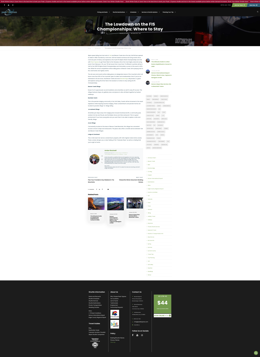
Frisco (149, 206)
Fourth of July (150, 115)
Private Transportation (95, 305)
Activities (149, 96)
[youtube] (9, 5)
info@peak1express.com (141, 322)
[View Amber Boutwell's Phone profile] (102, 162)
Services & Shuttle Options (149, 12)
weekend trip (164, 144)
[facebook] (5, 5)
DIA (159, 109)
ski (154, 125)
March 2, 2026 (93, 213)
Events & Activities (152, 192)
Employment (114, 305)
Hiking (157, 115)
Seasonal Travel (152, 230)
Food (149, 202)
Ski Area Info (134, 33)
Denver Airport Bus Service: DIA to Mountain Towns (134, 216)
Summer (150, 247)
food (164, 112)
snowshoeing (150, 128)
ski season (160, 125)
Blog (90, 328)
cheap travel (164, 99)
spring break (158, 128)
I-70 (163, 115)
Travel (158, 138)
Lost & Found (114, 301)
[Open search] (257, 12)
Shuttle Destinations (119, 12)
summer (166, 128)
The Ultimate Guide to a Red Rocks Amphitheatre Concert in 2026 (96, 218)
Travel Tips (150, 254)
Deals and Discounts (95, 296)
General (150, 209)
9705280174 (124, 152)
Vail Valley (150, 264)
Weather (150, 268)
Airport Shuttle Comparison (96, 334)
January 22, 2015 (124, 33)
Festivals (150, 199)
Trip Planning (161, 141)
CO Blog (150, 171)
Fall (159, 112)
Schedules (133, 12)
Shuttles (149, 125)
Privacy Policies (114, 340)
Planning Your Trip (168, 12)
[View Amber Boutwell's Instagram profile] (102, 156)
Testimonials (114, 303)
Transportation (150, 138)
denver (158, 105)
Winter (149, 275)
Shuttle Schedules (94, 298)
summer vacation (151, 131)
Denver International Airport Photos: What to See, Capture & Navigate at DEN (115, 220)
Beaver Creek (151, 161)
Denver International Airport (155, 178)
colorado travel (151, 105)
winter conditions (157, 147)
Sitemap (112, 342)
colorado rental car (159, 102)
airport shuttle (164, 96)
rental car (164, 118)
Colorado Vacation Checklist (97, 332)
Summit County (161, 131)
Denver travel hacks (151, 109)
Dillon (149, 185)
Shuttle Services (93, 301)
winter (148, 147)
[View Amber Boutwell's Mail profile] (102, 159)
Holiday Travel (151, 216)
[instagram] (13, 5)
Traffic (162, 134)
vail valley (149, 144)
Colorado (149, 102)
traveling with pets (151, 141)
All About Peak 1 (152, 158)
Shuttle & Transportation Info (155, 233)
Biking (148, 99)
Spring (149, 244)
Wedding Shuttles (94, 307)
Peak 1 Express (95, 62)
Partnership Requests (116, 307)
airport (156, 96)
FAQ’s (90, 311)
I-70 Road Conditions (95, 313)
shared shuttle (161, 122)
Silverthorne (151, 237)
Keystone (149, 118)
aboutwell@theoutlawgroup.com (111, 154)
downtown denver (151, 112)
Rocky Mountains (151, 122)
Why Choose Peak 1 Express (118, 296)
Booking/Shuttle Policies (117, 338)
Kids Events (156, 118)
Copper (150, 175)
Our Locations (114, 298)
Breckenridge (124, 78)
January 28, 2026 (113, 214)
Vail (140, 33)
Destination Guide (94, 330)
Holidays (150, 220)
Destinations (151, 182)
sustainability (150, 134)
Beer (149, 164)
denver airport (166, 105)
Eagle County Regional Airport (156, 189)
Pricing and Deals (102, 12)
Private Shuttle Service (154, 226)
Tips (157, 134)
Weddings (156, 144)
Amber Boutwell (110, 150)
